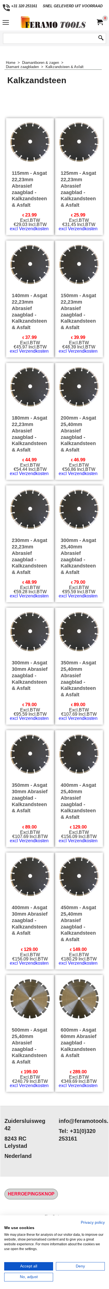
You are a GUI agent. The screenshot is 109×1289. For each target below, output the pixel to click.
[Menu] (6, 23)
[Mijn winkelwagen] (99, 22)
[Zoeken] (100, 38)
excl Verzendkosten (29, 228)
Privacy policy (93, 1222)
